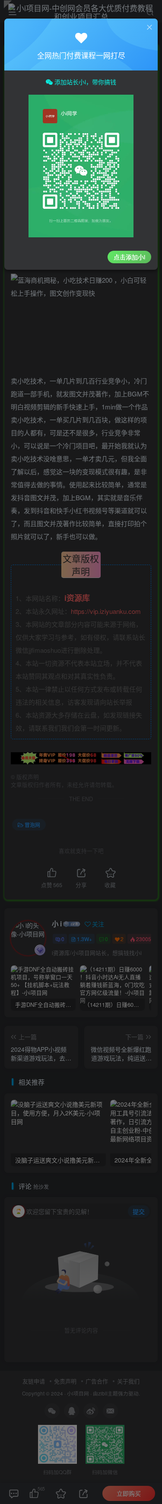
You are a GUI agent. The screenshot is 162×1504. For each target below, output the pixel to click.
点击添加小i (129, 256)
